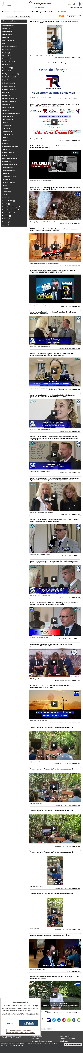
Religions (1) (6, 179)
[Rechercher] (74, 4)
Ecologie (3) (5, 92)
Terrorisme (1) (6, 216)
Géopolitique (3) (7, 131)
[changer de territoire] (69, 4)
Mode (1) (4, 155)
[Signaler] (44, 1020)
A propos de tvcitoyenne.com (42, 1041)
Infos (66, 1036)
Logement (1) (6, 149)
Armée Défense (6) (8, 41)
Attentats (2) (6, 53)
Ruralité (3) (5, 189)
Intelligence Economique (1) (10, 146)
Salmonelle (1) (6, 192)
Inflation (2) (5, 143)
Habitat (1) (5, 137)
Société (61, 11)
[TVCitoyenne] (40, 3)
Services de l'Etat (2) (8, 201)
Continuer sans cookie (29, 1023)
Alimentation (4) (7, 34)
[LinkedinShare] (59, 1020)
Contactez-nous (37, 1036)
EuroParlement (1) (7, 119)
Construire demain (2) (8, 62)
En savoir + (36, 1039)
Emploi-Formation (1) (8, 107)
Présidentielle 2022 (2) (9, 176)
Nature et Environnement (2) (10, 158)
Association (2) (6, 50)
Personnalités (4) (7, 167)
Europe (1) (5, 122)
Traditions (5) (6, 219)
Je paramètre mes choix (73, 1044)
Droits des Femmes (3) (9, 89)
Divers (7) (5, 80)
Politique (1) (5, 173)
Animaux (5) (6, 38)
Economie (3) (6, 95)
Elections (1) (6, 104)
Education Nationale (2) (9, 101)
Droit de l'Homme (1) (8, 83)
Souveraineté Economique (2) (11, 207)
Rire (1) (4, 186)
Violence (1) (5, 225)
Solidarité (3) (6, 204)
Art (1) (4, 44)
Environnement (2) (7, 116)
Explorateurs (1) (7, 125)
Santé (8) (5, 195)
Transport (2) (6, 222)
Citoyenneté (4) (6, 56)
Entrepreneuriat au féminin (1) (11, 113)
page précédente (75, 16)
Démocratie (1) (6, 71)
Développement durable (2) (10, 74)
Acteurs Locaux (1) (8, 25)
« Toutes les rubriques (9, 21)
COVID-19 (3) (6, 65)
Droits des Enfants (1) (8, 86)
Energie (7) (5, 110)
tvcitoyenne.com (11, 1037)
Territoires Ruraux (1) (8, 213)
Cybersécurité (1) (7, 68)
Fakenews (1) (6, 128)
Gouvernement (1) (7, 134)
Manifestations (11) (8, 152)
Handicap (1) (6, 140)
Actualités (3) (6, 28)
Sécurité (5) (5, 198)
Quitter (10, 1023)
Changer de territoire (76, 7)
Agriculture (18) (7, 31)
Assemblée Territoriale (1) (10, 47)
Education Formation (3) (9, 98)
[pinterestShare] (64, 1020)
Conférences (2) (7, 59)
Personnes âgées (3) (8, 170)
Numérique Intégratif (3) (9, 164)
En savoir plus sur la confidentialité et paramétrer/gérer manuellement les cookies (20, 1031)
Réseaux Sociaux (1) (8, 183)
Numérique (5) (6, 161)
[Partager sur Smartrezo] (49, 1020)
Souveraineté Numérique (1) (10, 210)
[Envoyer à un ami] (79, 1020)
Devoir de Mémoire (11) (9, 77)
